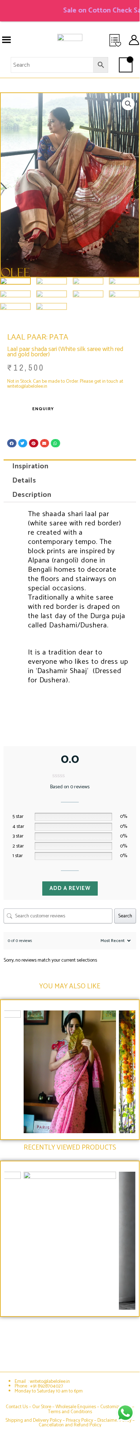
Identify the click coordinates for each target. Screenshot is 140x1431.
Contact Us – (19, 1407)
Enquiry (43, 409)
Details (24, 481)
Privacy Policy (79, 1420)
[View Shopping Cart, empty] (125, 64)
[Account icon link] (134, 40)
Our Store (41, 1407)
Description (32, 495)
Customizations (115, 1407)
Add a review (70, 888)
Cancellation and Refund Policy (70, 1425)
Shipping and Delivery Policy (33, 1420)
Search (125, 916)
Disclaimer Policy (114, 1420)
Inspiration (30, 466)
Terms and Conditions (70, 1412)
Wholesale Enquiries (75, 1407)
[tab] (70, 466)
